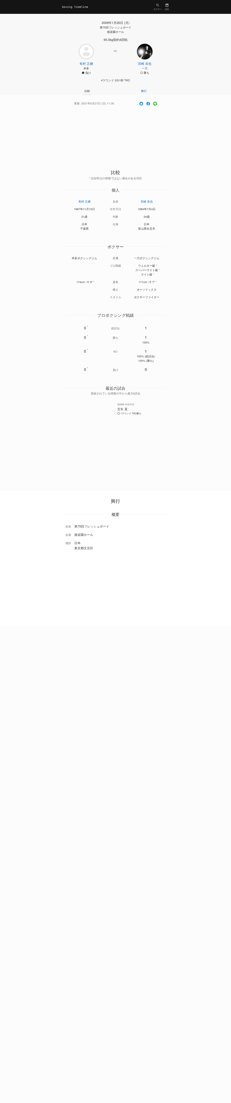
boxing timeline (75, 6)
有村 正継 (84, 201)
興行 (144, 91)
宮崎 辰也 (147, 201)
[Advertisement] (115, 134)
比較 (87, 91)
